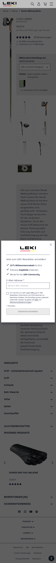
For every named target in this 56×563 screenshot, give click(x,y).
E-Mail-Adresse (15, 280)
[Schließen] (51, 244)
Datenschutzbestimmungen (20, 302)
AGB (36, 300)
